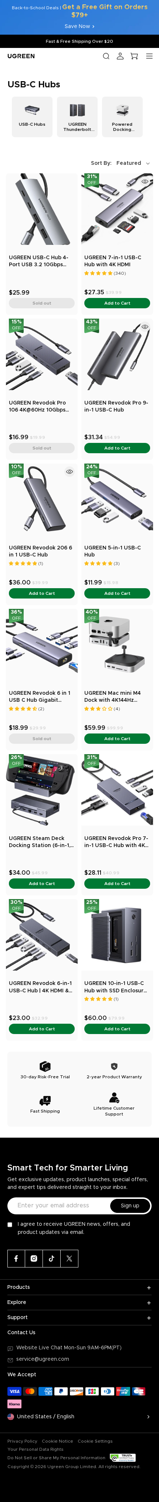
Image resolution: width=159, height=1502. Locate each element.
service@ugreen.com (42, 1359)
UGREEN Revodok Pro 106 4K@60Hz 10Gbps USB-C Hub (37, 407)
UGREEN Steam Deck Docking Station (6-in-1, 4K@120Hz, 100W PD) (39, 843)
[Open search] (106, 56)
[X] (69, 1258)
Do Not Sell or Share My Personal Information (56, 1458)
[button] (121, 163)
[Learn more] (145, 181)
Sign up (130, 1205)
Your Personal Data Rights (35, 1449)
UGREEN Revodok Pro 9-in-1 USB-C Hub (116, 406)
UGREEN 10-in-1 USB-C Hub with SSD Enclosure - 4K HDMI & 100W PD (115, 988)
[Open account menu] (120, 56)
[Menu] (149, 56)
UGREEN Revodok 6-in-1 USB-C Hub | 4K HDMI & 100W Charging (40, 988)
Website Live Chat (40, 1347)
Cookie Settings (95, 1441)
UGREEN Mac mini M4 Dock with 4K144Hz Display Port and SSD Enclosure (112, 697)
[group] (32, 117)
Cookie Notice (57, 1441)
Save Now (77, 26)
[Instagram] (34, 1258)
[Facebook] (16, 1258)
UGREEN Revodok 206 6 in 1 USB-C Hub (40, 551)
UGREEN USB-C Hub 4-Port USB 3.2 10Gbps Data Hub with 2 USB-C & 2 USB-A (42, 262)
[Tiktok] (52, 1258)
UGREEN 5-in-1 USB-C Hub (112, 551)
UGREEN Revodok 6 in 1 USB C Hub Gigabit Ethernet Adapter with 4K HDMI (39, 697)
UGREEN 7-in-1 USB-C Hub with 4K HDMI (112, 261)
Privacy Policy (22, 1441)
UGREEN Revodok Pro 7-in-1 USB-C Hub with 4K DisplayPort (116, 843)
